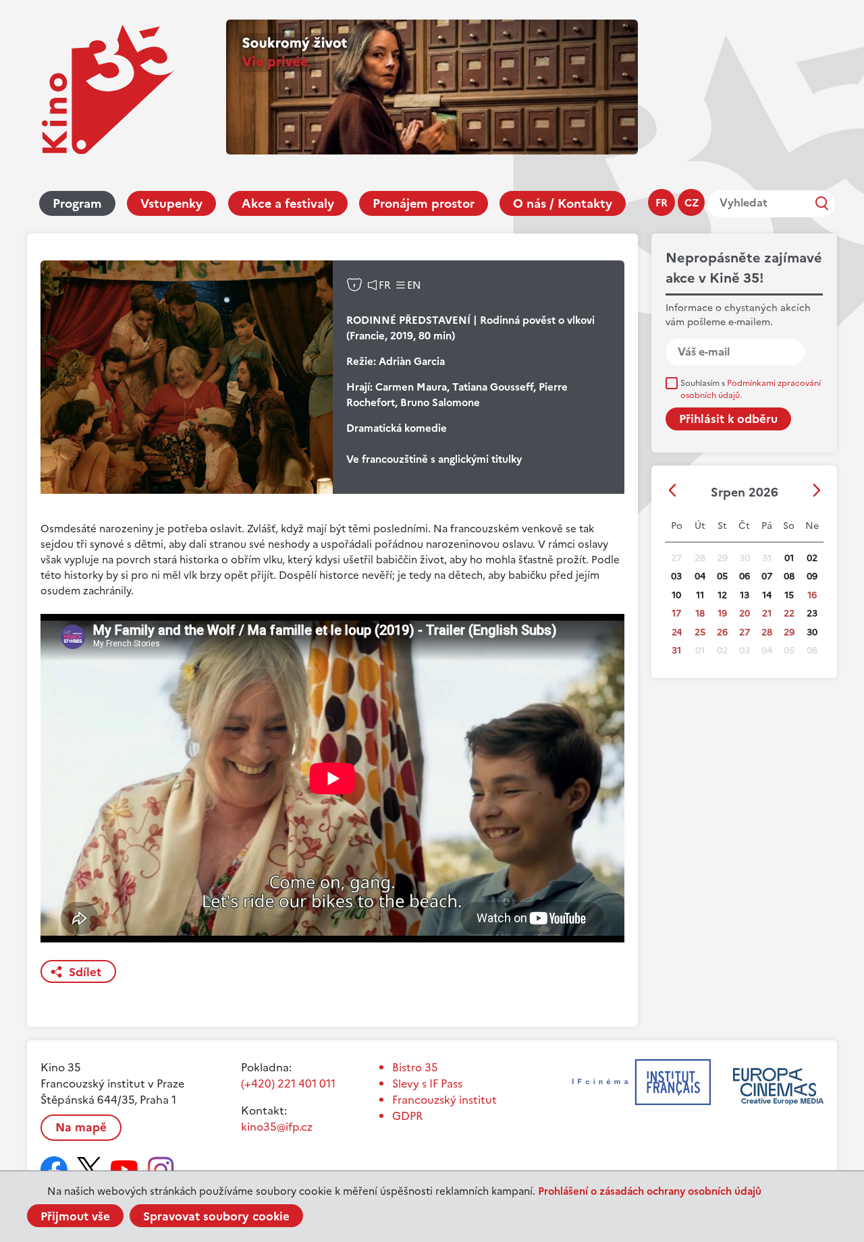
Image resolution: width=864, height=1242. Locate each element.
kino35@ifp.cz (277, 1127)
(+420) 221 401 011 (288, 1083)
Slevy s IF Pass (427, 1083)
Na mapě (81, 1127)
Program (77, 203)
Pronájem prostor (424, 203)
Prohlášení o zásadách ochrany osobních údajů (649, 1191)
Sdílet (85, 972)
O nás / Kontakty (562, 203)
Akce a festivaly (288, 203)
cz (691, 202)
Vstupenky (171, 203)
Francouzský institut (444, 1100)
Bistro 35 (415, 1067)
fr (661, 202)
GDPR (407, 1116)
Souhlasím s (750, 389)
